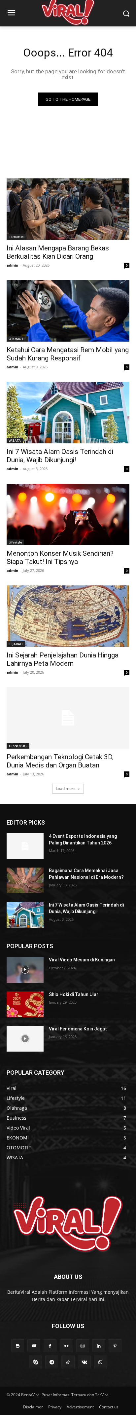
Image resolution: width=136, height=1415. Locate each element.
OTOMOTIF (17, 338)
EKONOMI (16, 237)
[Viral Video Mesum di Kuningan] (25, 970)
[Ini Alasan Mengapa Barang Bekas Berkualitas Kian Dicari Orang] (68, 209)
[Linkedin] (98, 1345)
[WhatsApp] (100, 1362)
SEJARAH (16, 644)
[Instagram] (82, 1345)
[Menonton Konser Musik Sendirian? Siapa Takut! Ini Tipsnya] (68, 514)
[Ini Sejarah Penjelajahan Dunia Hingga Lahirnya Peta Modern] (68, 616)
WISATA (15, 440)
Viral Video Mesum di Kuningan (82, 959)
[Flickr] (66, 1345)
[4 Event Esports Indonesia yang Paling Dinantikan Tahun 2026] (25, 846)
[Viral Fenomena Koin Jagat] (25, 1039)
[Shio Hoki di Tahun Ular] (25, 1004)
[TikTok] (67, 1362)
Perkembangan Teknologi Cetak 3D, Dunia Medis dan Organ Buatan (60, 761)
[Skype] (35, 1362)
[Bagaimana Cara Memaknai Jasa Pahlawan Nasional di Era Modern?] (25, 880)
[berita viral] (68, 1224)
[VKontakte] (84, 1362)
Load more (66, 788)
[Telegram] (51, 1362)
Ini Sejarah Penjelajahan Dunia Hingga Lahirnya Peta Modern (63, 659)
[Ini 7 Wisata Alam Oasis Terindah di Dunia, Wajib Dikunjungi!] (68, 412)
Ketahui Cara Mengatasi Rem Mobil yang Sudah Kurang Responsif (68, 354)
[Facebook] (50, 1345)
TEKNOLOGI (18, 745)
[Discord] (33, 1345)
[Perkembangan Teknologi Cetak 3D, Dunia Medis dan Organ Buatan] (68, 718)
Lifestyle (15, 542)
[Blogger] (17, 1345)
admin (12, 265)
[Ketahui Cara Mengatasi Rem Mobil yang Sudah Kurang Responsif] (68, 311)
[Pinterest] (115, 1345)
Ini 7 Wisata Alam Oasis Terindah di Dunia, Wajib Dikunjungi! (60, 456)
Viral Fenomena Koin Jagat (78, 1028)
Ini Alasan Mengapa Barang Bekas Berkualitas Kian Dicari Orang (58, 252)
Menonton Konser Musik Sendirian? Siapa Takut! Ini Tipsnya (60, 557)
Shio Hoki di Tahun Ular (73, 994)
